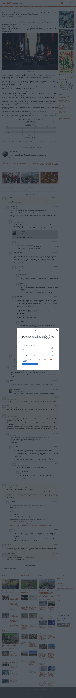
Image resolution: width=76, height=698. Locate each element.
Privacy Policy (44, 367)
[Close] (57, 330)
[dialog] (38, 349)
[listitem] (38, 345)
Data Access (38, 367)
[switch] (51, 348)
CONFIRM (30, 363)
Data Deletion (31, 367)
